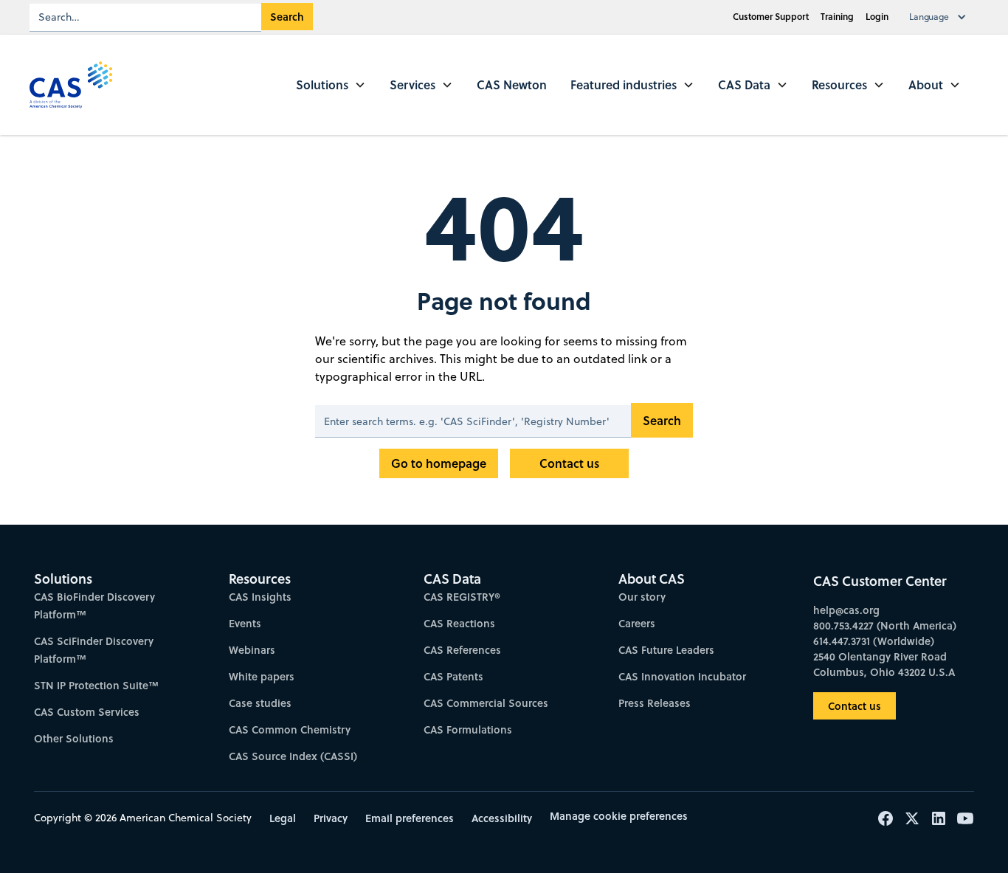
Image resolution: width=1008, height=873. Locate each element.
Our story (642, 596)
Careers (636, 623)
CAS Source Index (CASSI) (293, 756)
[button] (940, 17)
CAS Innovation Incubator (682, 676)
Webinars (252, 650)
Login (877, 16)
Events (245, 623)
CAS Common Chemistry (290, 729)
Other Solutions (74, 738)
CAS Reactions (459, 623)
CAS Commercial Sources (486, 703)
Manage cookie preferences (619, 816)
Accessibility (502, 818)
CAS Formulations (468, 729)
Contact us (569, 463)
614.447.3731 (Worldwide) (873, 641)
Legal (282, 818)
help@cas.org (846, 610)
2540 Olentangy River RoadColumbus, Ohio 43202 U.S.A (884, 664)
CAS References (462, 650)
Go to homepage (438, 463)
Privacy (331, 818)
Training (837, 16)
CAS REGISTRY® (462, 596)
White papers (261, 676)
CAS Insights (260, 596)
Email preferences (409, 818)
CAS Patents (453, 676)
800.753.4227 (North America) (884, 625)
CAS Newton (512, 84)
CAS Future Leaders (666, 650)
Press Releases (654, 703)
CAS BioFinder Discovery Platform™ (94, 605)
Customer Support (771, 16)
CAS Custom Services (86, 712)
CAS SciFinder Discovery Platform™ (93, 649)
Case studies (260, 703)
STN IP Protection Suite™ (96, 685)
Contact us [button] (854, 706)
